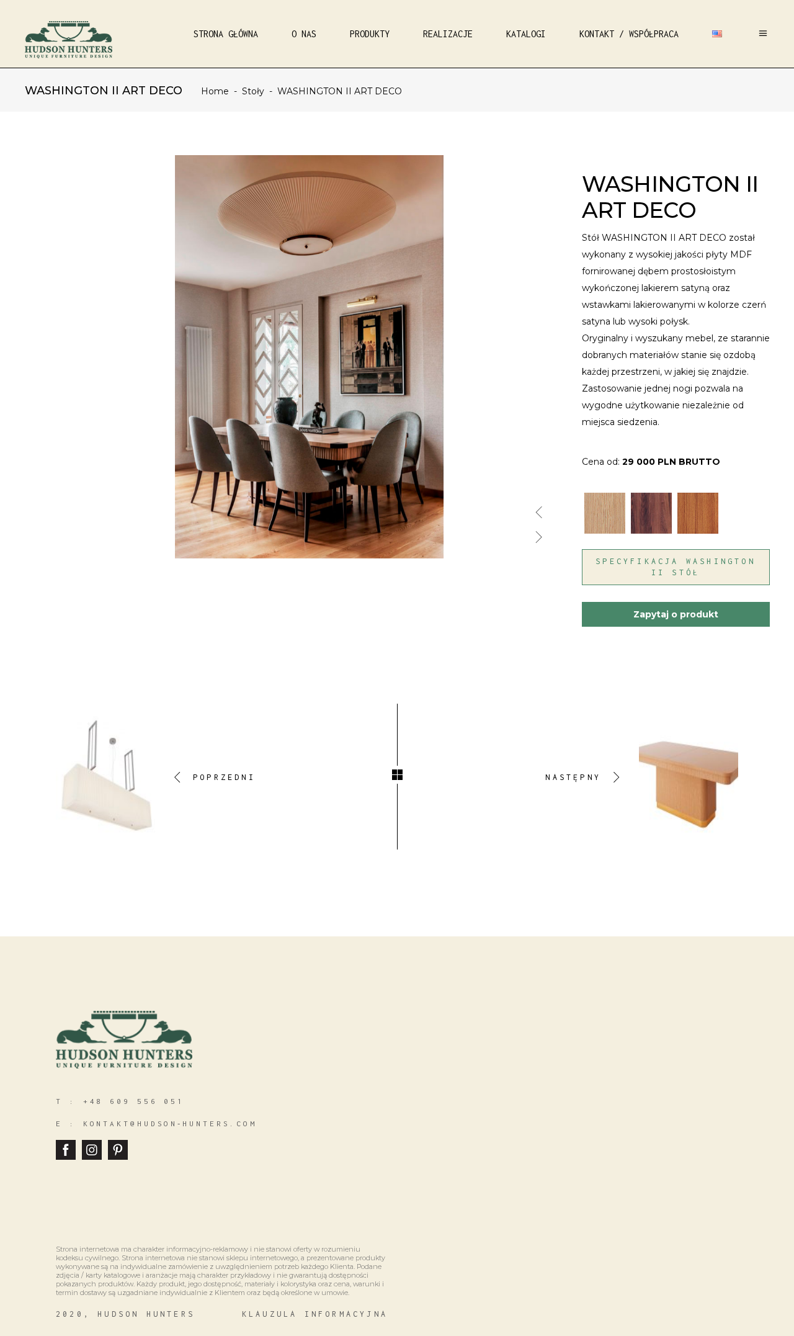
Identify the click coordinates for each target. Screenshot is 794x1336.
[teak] (699, 506)
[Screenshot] (310, 325)
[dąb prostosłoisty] (606, 506)
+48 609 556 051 (134, 1101)
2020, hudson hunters (125, 1314)
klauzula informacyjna (315, 1314)
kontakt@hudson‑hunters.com (170, 1123)
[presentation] (539, 507)
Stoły (253, 91)
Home (215, 91)
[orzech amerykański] (653, 506)
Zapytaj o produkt (675, 614)
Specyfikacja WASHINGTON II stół (676, 567)
